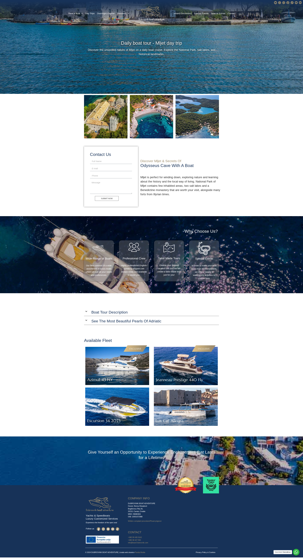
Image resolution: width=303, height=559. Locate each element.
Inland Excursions (183, 13)
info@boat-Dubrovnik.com (138, 543)
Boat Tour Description (109, 312)
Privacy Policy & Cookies (205, 552)
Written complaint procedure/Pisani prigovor (145, 521)
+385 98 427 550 (134, 540)
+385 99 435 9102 (135, 537)
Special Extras (218, 13)
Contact (231, 13)
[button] (86, 117)
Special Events (201, 13)
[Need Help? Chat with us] (296, 552)
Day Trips (90, 13)
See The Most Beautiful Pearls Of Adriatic (126, 321)
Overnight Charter (106, 13)
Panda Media (140, 552)
